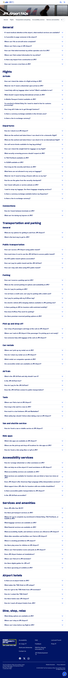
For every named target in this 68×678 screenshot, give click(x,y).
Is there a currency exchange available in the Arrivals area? (25, 114)
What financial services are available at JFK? (20, 527)
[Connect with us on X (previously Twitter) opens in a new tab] (24, 658)
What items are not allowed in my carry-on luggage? (23, 171)
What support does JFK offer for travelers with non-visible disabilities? (29, 486)
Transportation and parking (23, 20)
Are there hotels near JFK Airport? (16, 599)
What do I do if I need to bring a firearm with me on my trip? (25, 176)
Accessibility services (38, 20)
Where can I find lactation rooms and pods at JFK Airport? (25, 550)
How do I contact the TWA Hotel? (16, 594)
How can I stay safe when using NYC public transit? (22, 268)
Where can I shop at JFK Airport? (16, 620)
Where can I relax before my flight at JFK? (19, 625)
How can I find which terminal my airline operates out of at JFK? (27, 50)
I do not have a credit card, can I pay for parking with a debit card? (27, 294)
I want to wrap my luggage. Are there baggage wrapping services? (28, 189)
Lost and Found (56, 640)
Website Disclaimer (50, 664)
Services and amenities (53, 20)
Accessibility (23, 640)
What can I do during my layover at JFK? (18, 215)
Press (53, 644)
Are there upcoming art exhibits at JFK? (18, 568)
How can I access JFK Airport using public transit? (22, 250)
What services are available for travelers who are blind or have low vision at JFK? (31, 477)
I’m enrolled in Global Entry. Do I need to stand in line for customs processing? (27, 104)
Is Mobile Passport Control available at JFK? (20, 99)
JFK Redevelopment (41, 653)
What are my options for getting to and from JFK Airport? (24, 233)
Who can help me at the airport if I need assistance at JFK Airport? (28, 467)
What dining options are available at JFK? (19, 616)
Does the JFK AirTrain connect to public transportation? (24, 390)
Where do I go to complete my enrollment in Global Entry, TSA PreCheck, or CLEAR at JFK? (31, 518)
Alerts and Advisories (25, 647)
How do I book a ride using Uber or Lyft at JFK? (21, 450)
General (6, 20)
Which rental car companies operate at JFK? (20, 359)
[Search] (61, 2)
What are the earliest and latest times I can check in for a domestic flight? (30, 135)
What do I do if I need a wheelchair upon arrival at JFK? (23, 86)
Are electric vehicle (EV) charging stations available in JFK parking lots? (30, 303)
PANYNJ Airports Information (40, 648)
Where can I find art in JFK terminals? (17, 559)
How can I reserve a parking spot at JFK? (18, 280)
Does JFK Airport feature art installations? (19, 554)
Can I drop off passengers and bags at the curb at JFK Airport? (26, 329)
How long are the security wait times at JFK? (20, 167)
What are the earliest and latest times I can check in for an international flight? (32, 140)
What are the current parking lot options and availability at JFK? (26, 285)
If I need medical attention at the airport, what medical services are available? (32, 32)
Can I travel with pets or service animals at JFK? (21, 185)
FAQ (36, 640)
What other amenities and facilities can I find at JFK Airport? (25, 536)
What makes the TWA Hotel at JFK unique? (19, 585)
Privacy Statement (61, 664)
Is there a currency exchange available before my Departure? (26, 194)
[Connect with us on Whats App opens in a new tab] (28, 658)
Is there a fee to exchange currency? (17, 118)
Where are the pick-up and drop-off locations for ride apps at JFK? (27, 445)
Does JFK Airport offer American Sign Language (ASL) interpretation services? (32, 482)
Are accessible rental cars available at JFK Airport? (22, 364)
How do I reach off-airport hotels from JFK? (19, 603)
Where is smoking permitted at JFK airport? (19, 541)
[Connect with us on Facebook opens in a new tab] (20, 658)
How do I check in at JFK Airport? (16, 131)
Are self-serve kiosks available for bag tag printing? (22, 144)
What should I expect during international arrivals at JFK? (24, 95)
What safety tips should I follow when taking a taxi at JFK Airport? (27, 416)
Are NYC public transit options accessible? (19, 259)
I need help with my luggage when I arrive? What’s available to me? (28, 90)
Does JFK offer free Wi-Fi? (13, 508)
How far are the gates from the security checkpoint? (22, 180)
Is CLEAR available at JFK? (13, 162)
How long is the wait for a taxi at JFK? (17, 407)
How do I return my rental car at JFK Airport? (20, 355)
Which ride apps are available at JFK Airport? (20, 441)
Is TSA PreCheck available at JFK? (16, 158)
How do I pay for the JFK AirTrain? (16, 385)
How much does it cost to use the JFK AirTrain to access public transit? (29, 254)
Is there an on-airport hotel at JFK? (16, 581)
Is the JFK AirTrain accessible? (15, 495)
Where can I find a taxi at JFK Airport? (17, 402)
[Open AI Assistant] (64, 674)
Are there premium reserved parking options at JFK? (23, 316)
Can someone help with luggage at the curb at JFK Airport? (25, 338)
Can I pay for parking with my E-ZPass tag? (19, 298)
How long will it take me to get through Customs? (21, 109)
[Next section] (63, 19)
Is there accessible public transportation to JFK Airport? (24, 491)
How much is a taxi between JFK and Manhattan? (21, 411)
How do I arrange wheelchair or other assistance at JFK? (24, 463)
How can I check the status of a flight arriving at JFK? (23, 81)
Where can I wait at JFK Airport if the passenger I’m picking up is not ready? (31, 333)
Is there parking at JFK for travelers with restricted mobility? (25, 307)
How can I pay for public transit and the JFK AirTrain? (23, 263)
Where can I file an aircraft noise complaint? (20, 41)
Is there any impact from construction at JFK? (20, 59)
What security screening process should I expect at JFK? (24, 153)
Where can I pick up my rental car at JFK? (19, 350)
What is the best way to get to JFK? (16, 237)
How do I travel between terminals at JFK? (19, 211)
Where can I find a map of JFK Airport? (18, 46)
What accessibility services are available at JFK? (21, 472)
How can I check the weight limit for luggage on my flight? (25, 149)
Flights (12, 20)
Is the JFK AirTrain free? (12, 381)
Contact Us (22, 651)
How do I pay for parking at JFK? (15, 289)
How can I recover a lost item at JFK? (17, 64)
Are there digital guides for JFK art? (17, 563)
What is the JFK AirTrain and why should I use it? (21, 376)
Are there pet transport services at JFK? (18, 513)
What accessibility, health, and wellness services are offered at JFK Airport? (31, 532)
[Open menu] (64, 2)
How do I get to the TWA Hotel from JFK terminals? (22, 590)
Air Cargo (22, 644)
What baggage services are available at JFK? (20, 523)
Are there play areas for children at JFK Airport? (21, 545)
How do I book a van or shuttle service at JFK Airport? (23, 428)
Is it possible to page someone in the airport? (20, 37)
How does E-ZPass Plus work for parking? (19, 312)
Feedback (38, 644)
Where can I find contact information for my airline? (22, 55)
